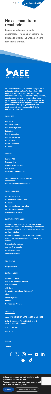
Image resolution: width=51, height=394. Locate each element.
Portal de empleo (12, 144)
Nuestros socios (12, 134)
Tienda (8, 346)
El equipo (9, 121)
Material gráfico (11, 297)
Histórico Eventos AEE (14, 165)
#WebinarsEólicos (12, 254)
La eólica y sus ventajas (14, 209)
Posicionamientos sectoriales (17, 184)
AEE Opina (9, 288)
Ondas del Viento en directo (16, 282)
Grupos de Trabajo (12, 137)
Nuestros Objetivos (13, 128)
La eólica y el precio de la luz (17, 206)
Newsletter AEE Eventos (14, 171)
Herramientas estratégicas (16, 200)
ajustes (23, 384)
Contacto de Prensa (13, 304)
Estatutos (9, 131)
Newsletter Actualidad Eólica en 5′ (19, 291)
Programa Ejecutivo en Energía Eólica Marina (23, 235)
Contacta (9, 147)
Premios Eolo (10, 162)
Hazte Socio (10, 140)
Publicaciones (11, 285)
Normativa (9, 203)
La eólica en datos (12, 196)
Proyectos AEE (11, 266)
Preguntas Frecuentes (14, 212)
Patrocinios (10, 168)
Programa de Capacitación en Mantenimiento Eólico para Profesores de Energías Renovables (24, 225)
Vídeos (8, 301)
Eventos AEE (10, 159)
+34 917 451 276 (11, 327)
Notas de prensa (12, 278)
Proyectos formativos (14, 244)
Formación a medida (13, 247)
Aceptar (8, 389)
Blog (7, 294)
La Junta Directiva (12, 125)
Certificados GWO (12, 250)
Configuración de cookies (27, 389)
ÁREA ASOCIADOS (33, 3)
